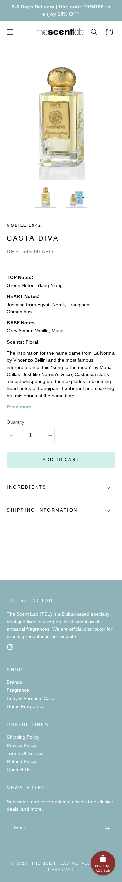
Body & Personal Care (30, 698)
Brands (14, 682)
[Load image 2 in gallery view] (76, 197)
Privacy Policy (21, 745)
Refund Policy (21, 761)
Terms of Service (25, 753)
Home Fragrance (25, 706)
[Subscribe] (107, 828)
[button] (10, 32)
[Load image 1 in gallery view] (45, 197)
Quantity (15, 422)
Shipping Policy (23, 737)
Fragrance (18, 690)
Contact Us (18, 769)
